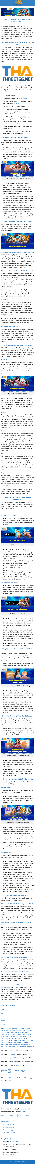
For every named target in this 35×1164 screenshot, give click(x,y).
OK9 (2, 1006)
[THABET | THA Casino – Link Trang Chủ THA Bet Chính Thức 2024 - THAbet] (17, 3)
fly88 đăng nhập (18, 1032)
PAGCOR (16, 103)
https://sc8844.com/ (7, 1042)
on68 (21, 1042)
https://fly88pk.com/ (20, 1038)
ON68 (15, 1040)
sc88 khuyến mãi (13, 1078)
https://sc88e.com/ (10, 1044)
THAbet (3, 1109)
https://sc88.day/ (6, 1046)
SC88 (28, 1044)
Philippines (24, 98)
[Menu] (2, 3)
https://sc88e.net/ (21, 1044)
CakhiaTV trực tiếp (6, 1034)
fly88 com (26, 1032)
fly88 (20, 1036)
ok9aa (3, 1017)
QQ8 (6, 1006)
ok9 (2, 1013)
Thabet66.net (5, 987)
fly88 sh (3, 1036)
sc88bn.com (30, 1046)
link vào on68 (17, 1071)
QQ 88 (14, 1006)
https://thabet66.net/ (14, 1141)
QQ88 (9, 1006)
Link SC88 (15, 1036)
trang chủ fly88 (26, 1034)
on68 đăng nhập (9, 1071)
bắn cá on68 (23, 1071)
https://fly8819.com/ (7, 1038)
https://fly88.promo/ (7, 1040)
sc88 (15, 1042)
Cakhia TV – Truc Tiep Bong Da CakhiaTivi (13, 1028)
